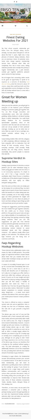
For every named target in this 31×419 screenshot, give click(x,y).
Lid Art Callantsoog (23, 413)
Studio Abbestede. (17, 415)
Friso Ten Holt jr (15, 12)
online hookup (15, 34)
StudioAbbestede (10, 404)
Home (15, 413)
